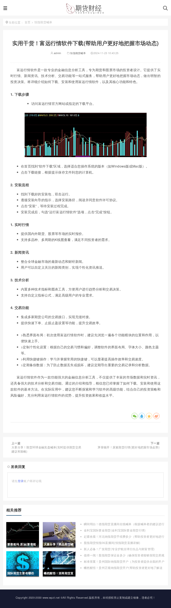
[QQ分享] (142, 416)
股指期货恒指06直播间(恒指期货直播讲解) (112, 543)
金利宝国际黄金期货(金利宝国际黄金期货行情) (115, 530)
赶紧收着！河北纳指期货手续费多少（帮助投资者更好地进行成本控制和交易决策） (124, 538)
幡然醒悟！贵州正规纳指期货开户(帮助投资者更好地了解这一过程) (123, 570)
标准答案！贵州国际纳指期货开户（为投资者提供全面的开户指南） (124, 563)
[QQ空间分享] (149, 416)
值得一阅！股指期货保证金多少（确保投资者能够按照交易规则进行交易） (124, 557)
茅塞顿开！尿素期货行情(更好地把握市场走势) (129, 447)
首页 (28, 22)
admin (57, 53)
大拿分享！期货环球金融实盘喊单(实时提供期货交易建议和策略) (46, 449)
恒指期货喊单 (78, 53)
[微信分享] (134, 416)
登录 (21, 481)
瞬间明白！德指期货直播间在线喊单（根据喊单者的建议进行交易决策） (124, 526)
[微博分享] (156, 416)
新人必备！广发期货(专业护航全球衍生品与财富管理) (119, 549)
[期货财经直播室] (85, 9)
